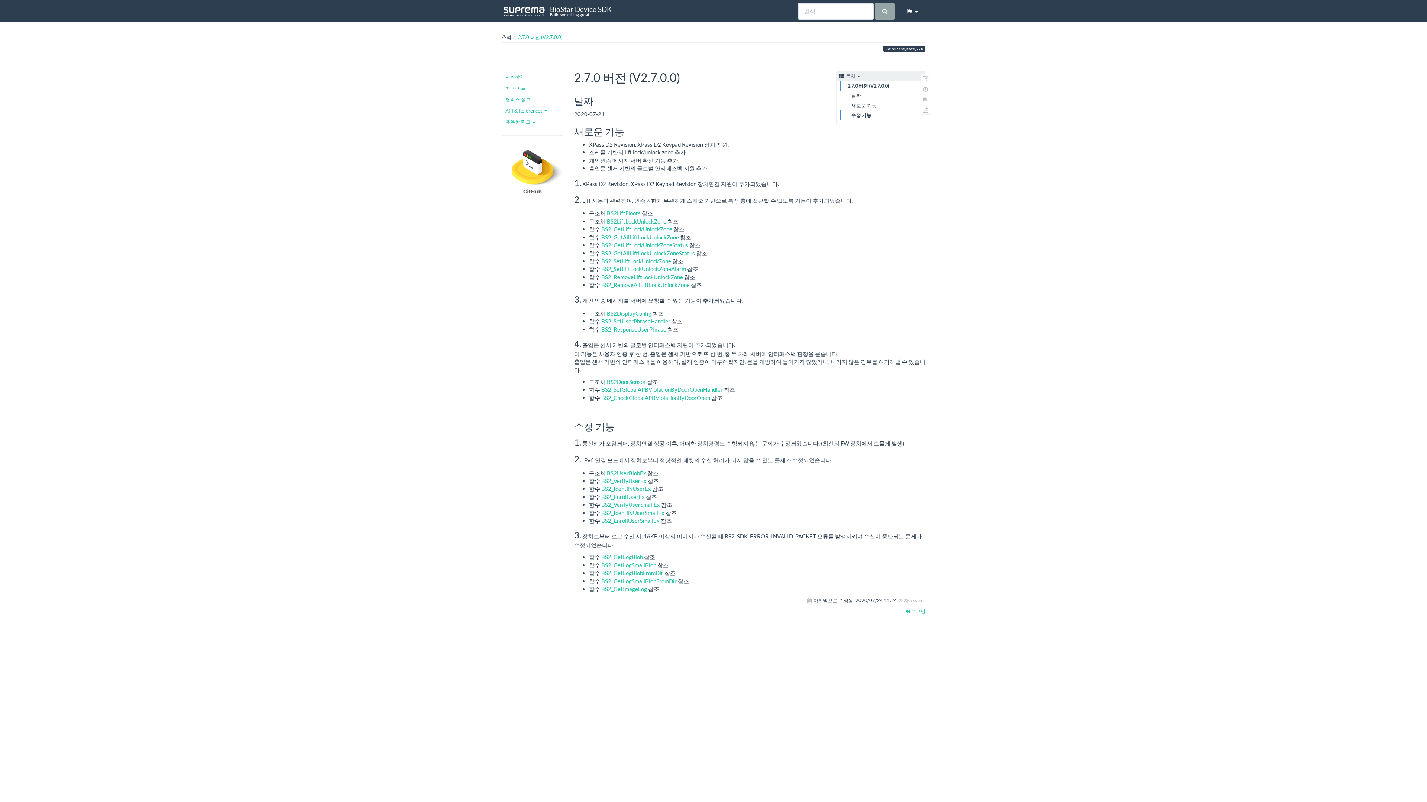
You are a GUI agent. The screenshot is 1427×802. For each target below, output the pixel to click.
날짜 (856, 95)
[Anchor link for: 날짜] (598, 100)
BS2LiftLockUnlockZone (636, 221)
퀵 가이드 (515, 88)
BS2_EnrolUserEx (623, 496)
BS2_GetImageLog (624, 589)
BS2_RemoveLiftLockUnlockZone (642, 277)
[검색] (884, 11)
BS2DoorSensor (626, 381)
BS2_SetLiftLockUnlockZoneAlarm (643, 268)
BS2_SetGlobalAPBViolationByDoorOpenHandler (662, 389)
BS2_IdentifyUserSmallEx (632, 512)
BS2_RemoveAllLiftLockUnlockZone (645, 284)
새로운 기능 (864, 105)
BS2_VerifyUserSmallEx (630, 504)
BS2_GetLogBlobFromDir (632, 573)
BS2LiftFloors (624, 213)
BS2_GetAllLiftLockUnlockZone (640, 237)
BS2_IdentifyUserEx (626, 488)
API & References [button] (524, 111)
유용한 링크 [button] (518, 122)
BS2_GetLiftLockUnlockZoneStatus (644, 245)
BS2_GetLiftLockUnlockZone (636, 229)
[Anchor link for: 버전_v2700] (686, 77)
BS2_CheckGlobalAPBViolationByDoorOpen (655, 397)
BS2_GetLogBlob (622, 557)
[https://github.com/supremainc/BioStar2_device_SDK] (532, 170)
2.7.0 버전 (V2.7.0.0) (540, 37)
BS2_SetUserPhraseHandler (635, 321)
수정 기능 (861, 115)
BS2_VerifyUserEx (624, 480)
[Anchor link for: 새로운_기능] (629, 131)
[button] (911, 11)
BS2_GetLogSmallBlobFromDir (639, 581)
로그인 (917, 611)
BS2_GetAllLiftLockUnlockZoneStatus (648, 253)
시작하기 (515, 76)
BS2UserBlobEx (626, 473)
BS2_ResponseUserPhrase (633, 329)
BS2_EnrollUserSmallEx (630, 520)
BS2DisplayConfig (629, 313)
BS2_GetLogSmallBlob (628, 565)
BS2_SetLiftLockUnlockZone (636, 261)
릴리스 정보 (518, 99)
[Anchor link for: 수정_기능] (619, 426)
